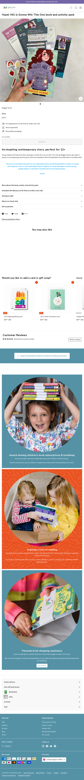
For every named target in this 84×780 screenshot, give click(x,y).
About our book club (10, 201)
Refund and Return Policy (11, 219)
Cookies (56, 773)
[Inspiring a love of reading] (42, 508)
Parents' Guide (47, 725)
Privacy (49, 773)
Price (4, 114)
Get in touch (42, 666)
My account (46, 735)
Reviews (4, 728)
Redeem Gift (46, 728)
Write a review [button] (75, 339)
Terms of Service (29, 773)
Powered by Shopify (24, 775)
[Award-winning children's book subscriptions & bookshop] (42, 414)
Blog (3, 732)
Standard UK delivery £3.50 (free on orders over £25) (22, 190)
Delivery (5, 725)
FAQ (3, 722)
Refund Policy (40, 773)
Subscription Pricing (49, 722)
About (4, 735)
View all (79, 278)
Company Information (9, 775)
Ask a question (7, 206)
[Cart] (76, 7)
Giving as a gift (7, 196)
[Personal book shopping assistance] (42, 610)
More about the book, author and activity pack (20, 185)
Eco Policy (64, 773)
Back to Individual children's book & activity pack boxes (43, 356)
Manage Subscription (49, 732)
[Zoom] (81, 99)
